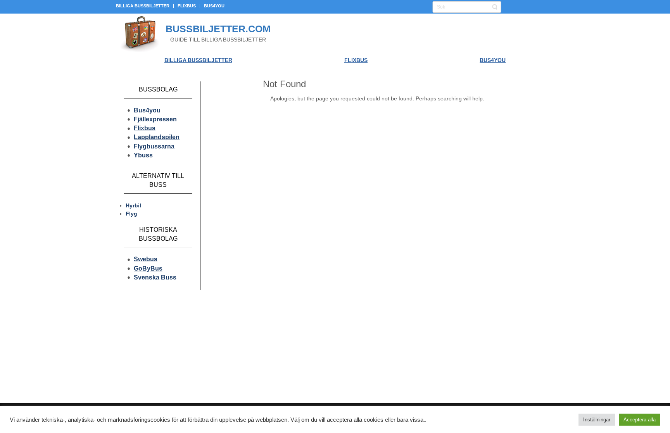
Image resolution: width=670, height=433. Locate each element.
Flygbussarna (154, 146)
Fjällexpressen (155, 119)
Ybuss (143, 155)
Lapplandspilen (157, 137)
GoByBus (148, 268)
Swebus (145, 259)
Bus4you (147, 110)
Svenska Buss (155, 277)
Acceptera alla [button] (639, 420)
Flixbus (144, 128)
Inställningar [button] (596, 420)
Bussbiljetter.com (218, 28)
